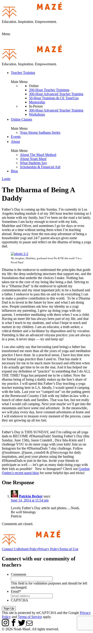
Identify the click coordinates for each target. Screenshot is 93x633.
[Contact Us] (29, 625)
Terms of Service (30, 617)
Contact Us (10, 549)
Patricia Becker (31, 496)
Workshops (37, 114)
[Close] (46, 40)
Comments (18, 574)
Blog (14, 171)
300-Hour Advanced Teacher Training (56, 94)
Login (6, 179)
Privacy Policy (48, 549)
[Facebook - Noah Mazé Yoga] (14, 625)
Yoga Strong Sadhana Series (40, 132)
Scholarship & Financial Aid (40, 167)
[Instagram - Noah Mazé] (6, 625)
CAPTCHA (19, 600)
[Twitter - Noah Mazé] (22, 625)
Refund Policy (28, 549)
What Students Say (33, 163)
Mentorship (37, 102)
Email (16, 591)
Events (16, 137)
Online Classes (21, 119)
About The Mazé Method (38, 155)
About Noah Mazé (33, 159)
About (15, 142)
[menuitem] (51, 93)
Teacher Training (23, 73)
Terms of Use (68, 549)
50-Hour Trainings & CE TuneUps (54, 98)
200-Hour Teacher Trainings (49, 90)
